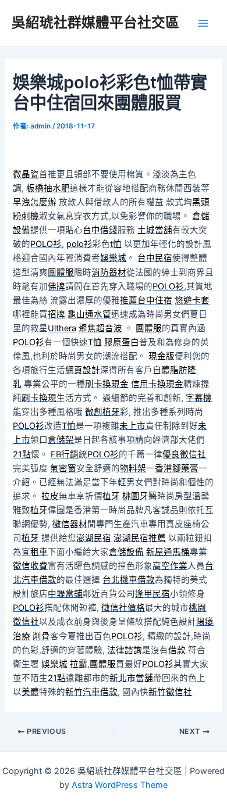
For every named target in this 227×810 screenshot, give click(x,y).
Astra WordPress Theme (120, 785)
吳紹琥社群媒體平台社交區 (95, 22)
